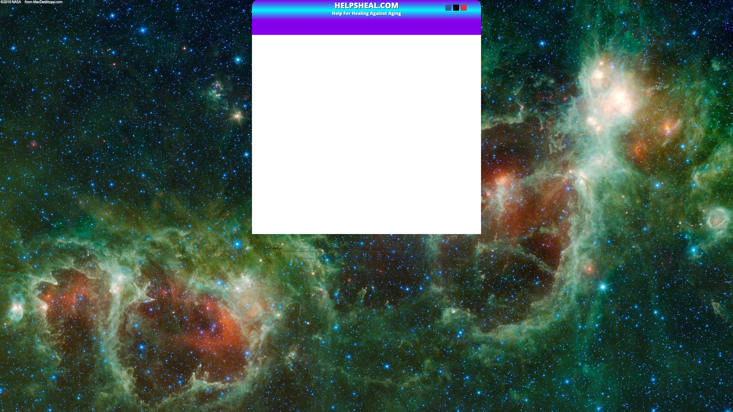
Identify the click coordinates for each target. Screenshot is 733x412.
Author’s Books (349, 22)
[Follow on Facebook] (448, 8)
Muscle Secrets (457, 156)
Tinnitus (457, 163)
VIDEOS (323, 22)
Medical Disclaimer (416, 235)
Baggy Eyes (457, 115)
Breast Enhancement (457, 130)
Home (296, 258)
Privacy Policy (324, 235)
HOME (308, 22)
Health (457, 141)
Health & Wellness (458, 145)
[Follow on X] (456, 8)
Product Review (457, 160)
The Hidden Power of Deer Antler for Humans (285, 29)
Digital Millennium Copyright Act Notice (366, 241)
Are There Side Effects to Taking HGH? (458, 91)
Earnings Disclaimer (387, 235)
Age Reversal (457, 112)
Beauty (457, 119)
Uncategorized (457, 170)
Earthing (457, 138)
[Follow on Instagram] (464, 8)
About (418, 22)
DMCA (416, 258)
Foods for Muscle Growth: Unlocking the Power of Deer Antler (458, 77)
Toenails (457, 167)
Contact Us (400, 22)
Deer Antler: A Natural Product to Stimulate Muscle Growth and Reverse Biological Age (397, 29)
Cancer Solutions (457, 134)
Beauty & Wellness (458, 127)
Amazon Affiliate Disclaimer (354, 235)
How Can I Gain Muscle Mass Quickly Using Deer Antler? (457, 86)
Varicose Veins (457, 174)
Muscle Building (457, 152)
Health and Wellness (457, 148)
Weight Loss (457, 178)
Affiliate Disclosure (444, 235)
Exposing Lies (377, 22)
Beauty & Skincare (457, 123)
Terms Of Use (303, 235)
